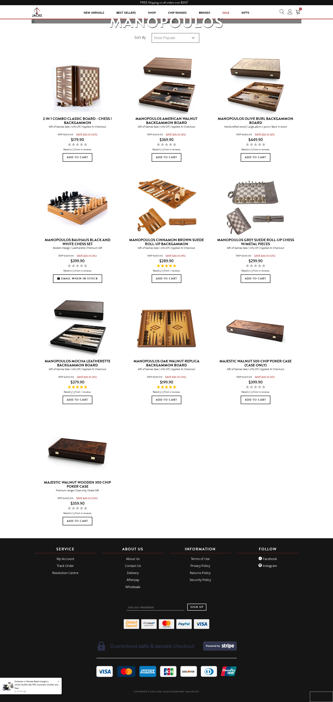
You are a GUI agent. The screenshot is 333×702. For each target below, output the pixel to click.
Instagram (269, 565)
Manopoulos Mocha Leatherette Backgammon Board (77, 363)
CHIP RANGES (177, 12)
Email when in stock (79, 279)
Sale (225, 12)
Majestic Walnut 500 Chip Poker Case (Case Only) (255, 363)
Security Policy (200, 579)
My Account (65, 558)
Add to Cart (77, 157)
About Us (133, 558)
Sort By (140, 37)
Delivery (133, 572)
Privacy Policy (200, 565)
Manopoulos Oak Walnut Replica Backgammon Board (166, 363)
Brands (204, 12)
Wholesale (132, 586)
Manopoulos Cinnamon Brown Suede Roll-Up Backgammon (166, 242)
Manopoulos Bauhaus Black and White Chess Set (77, 242)
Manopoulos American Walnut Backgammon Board (166, 120)
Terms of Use (200, 558)
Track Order (65, 565)
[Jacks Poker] (37, 12)
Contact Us (133, 565)
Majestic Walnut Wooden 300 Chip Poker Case (77, 484)
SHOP (152, 12)
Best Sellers (126, 12)
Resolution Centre (65, 572)
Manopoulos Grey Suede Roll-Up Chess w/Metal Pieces (255, 242)
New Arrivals (94, 12)
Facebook (269, 558)
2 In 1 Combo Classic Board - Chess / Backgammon (77, 120)
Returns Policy (200, 572)
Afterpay (133, 579)
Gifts (245, 12)
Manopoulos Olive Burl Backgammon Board (255, 120)
